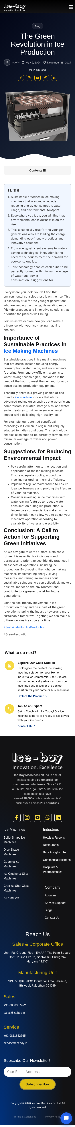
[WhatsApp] (46, 78)
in (54, 77)
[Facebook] (21, 78)
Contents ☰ (37, 170)
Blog (37, 26)
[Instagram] (29, 78)
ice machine (23, 397)
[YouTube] (37, 78)
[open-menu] (71, 8)
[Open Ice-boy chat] (66, 1118)
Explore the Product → (32, 696)
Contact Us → (26, 726)
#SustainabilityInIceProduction (24, 627)
